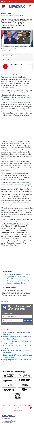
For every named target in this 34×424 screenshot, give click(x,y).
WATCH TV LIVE (10, 1)
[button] (30, 6)
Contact (9, 405)
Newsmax (4, 87)
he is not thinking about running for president (16, 183)
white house (17, 15)
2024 (22, 15)
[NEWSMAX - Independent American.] (17, 6)
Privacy (4, 322)
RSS (25, 405)
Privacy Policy (12, 408)
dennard (6, 15)
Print (4, 59)
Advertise (15, 405)
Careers (5, 408)
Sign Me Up (28, 320)
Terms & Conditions (23, 408)
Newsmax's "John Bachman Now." (16, 98)
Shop (20, 405)
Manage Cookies (18, 410)
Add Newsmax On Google (10, 55)
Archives (30, 405)
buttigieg (11, 15)
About (3, 405)
